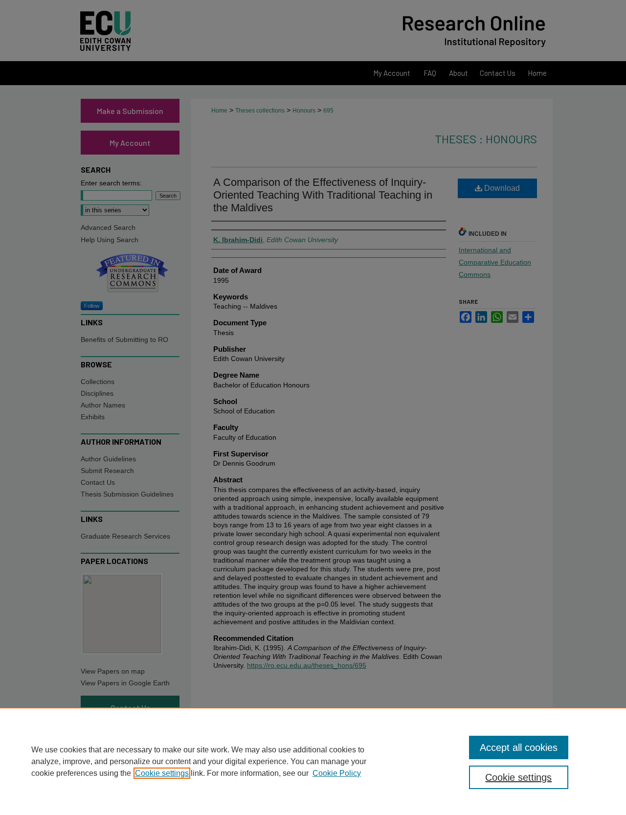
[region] (313, 761)
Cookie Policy (337, 773)
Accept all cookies (519, 747)
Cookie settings (162, 773)
